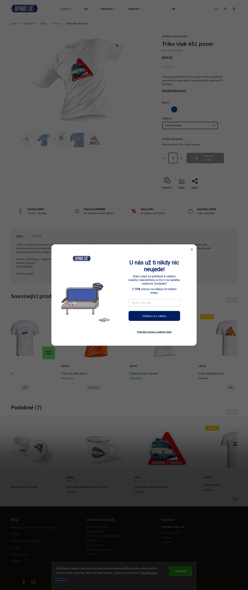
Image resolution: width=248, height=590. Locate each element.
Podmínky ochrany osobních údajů (154, 332)
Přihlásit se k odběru (154, 316)
